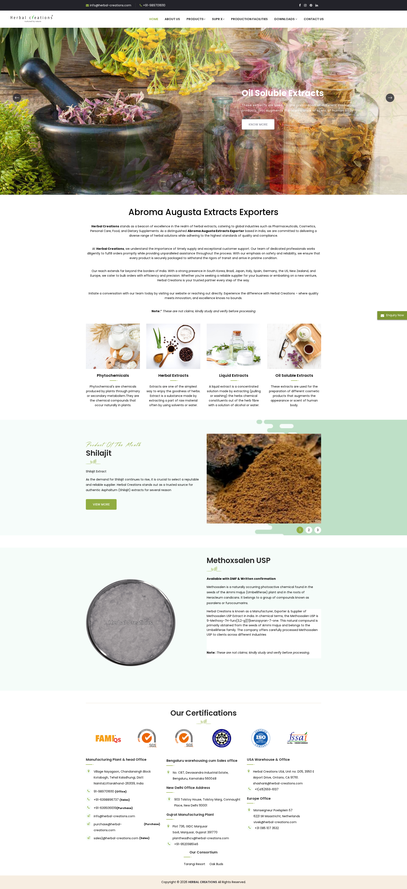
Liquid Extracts (233, 375)
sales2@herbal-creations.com (116, 838)
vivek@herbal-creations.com (275, 822)
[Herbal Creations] (32, 18)
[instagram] (305, 5)
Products (195, 19)
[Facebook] (300, 5)
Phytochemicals (113, 375)
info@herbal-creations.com (110, 5)
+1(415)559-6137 (267, 789)
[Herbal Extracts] (173, 346)
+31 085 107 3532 (267, 828)
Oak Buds (216, 864)
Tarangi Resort (194, 864)
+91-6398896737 (106, 800)
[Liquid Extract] (203, 97)
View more (101, 504)
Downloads (284, 19)
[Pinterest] (311, 5)
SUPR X (217, 19)
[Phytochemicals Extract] (113, 346)
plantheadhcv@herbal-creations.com (201, 838)
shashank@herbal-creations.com (278, 783)
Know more (77, 127)
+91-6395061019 (105, 808)
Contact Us (314, 19)
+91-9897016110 (154, 5)
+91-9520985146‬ (186, 844)
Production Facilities (249, 19)
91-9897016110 (104, 791)
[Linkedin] (316, 5)
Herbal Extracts (173, 375)
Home (153, 19)
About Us (172, 19)
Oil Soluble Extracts (294, 375)
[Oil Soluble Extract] (294, 346)
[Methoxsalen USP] (126, 623)
